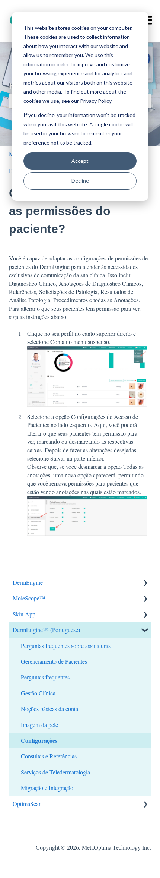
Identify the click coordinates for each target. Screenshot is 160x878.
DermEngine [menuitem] (28, 582)
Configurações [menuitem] (39, 740)
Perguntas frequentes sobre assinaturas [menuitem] (66, 646)
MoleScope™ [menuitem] (29, 598)
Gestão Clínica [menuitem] (38, 693)
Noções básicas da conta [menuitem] (49, 709)
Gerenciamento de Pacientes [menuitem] (54, 661)
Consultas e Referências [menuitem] (49, 756)
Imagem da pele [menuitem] (39, 725)
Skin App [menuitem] (24, 614)
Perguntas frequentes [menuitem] (45, 677)
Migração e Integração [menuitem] (47, 788)
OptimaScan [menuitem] (27, 804)
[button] (145, 583)
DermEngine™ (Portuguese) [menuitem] (46, 630)
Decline (80, 180)
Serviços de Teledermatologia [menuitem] (55, 772)
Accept (80, 161)
